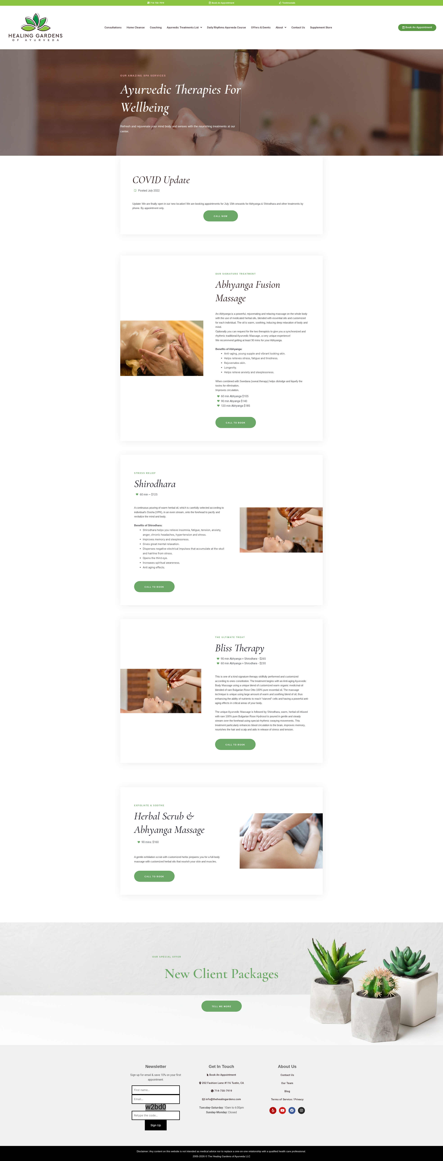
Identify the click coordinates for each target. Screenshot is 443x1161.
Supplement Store (321, 27)
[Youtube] (282, 1110)
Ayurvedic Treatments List (183, 27)
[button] (156, 3)
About (279, 27)
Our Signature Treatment (235, 274)
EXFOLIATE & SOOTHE (149, 805)
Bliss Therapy (239, 648)
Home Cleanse (136, 27)
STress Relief (145, 473)
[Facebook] (291, 1110)
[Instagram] (301, 1110)
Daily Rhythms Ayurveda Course (226, 27)
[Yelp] (272, 1110)
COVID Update (161, 180)
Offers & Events (260, 27)
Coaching (156, 27)
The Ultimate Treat (230, 637)
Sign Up (156, 1125)
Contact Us (298, 27)
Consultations (113, 27)
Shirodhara (155, 483)
